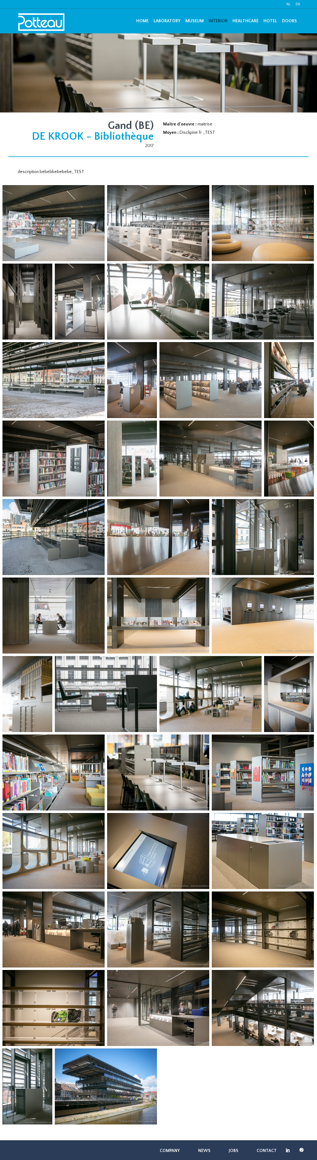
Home (142, 21)
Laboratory (167, 21)
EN (298, 4)
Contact (267, 1150)
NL (288, 4)
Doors (289, 21)
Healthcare (245, 21)
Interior (218, 21)
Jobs (233, 1150)
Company (170, 1150)
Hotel (270, 21)
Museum (194, 21)
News (204, 1150)
